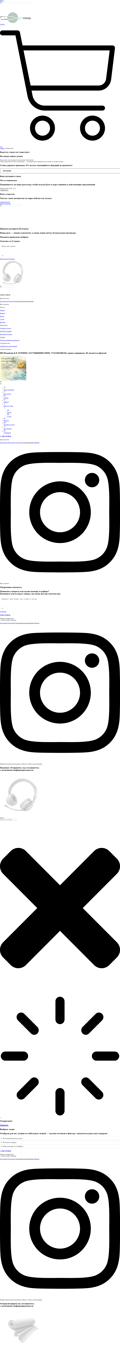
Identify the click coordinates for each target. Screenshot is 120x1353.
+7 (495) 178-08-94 (5, 436)
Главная (2, 148)
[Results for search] (60, 1056)
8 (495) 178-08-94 (5, 615)
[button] (60, 383)
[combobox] (8, 820)
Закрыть (4, 1125)
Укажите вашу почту (6, 188)
